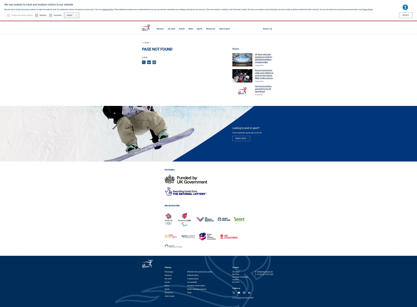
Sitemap (168, 267)
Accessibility (192, 282)
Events (182, 29)
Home (147, 43)
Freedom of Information (196, 286)
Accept (406, 15)
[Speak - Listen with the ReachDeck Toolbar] (405, 7)
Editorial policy (193, 275)
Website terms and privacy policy (200, 272)
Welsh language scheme (196, 289)
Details (69, 15)
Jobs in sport (224, 29)
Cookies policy (193, 279)
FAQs (189, 293)
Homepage (146, 27)
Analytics (43, 15)
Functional (57, 15)
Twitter (233, 292)
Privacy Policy (367, 9)
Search (266, 29)
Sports (199, 29)
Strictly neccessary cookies (22, 15)
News (191, 29)
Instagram (244, 292)
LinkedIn (149, 62)
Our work (171, 29)
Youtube (239, 292)
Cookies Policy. (108, 9)
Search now (240, 138)
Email (154, 62)
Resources (210, 29)
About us (160, 29)
